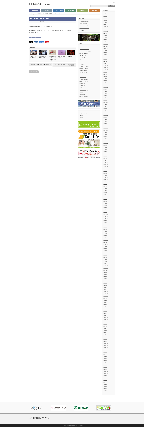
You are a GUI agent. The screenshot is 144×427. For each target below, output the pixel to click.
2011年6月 (105, 227)
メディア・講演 (70, 10)
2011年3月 (105, 233)
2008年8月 (105, 300)
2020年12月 (106, 65)
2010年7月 (105, 250)
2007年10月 (106, 321)
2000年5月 (105, 390)
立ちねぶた (69, 56)
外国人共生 (82, 10)
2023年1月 (105, 24)
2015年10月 (106, 145)
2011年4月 (105, 231)
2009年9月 (105, 272)
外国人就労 (94, 10)
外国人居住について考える (61, 57)
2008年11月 (106, 293)
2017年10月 (106, 117)
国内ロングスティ (83, 68)
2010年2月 (105, 261)
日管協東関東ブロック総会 (84, 28)
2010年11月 (106, 242)
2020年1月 (105, 84)
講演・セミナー (83, 81)
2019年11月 (106, 89)
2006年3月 (105, 362)
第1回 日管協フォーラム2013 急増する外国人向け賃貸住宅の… (52, 58)
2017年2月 (105, 125)
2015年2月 (105, 158)
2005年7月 (105, 380)
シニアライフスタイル (58, 10)
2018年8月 (105, 104)
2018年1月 (105, 110)
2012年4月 (105, 205)
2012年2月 (105, 209)
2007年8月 (105, 326)
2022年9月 (105, 33)
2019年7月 (105, 93)
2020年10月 (106, 69)
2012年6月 (105, 203)
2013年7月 (105, 184)
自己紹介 (81, 117)
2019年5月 (105, 97)
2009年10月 (106, 270)
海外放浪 (81, 64)
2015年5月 (105, 153)
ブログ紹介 (82, 115)
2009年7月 (105, 276)
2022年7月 (105, 37)
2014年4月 (105, 175)
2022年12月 (106, 26)
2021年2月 (105, 61)
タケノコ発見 (82, 30)
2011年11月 (106, 216)
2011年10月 (106, 218)
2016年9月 (105, 132)
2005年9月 (105, 375)
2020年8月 (105, 74)
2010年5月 (105, 255)
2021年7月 (105, 52)
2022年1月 (105, 41)
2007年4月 (105, 334)
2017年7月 (105, 121)
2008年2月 (105, 313)
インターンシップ (83, 96)
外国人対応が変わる (83, 23)
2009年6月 (105, 278)
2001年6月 (105, 388)
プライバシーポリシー (84, 113)
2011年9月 (105, 220)
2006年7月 (105, 354)
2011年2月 (105, 235)
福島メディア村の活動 (84, 25)
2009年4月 (105, 283)
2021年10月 (106, 48)
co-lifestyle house (84, 79)
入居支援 (81, 85)
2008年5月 (105, 306)
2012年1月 (105, 212)
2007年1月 (105, 341)
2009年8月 (105, 274)
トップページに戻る (33, 71)
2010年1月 (105, 263)
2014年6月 (105, 171)
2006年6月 (105, 356)
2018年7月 (105, 106)
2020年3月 (105, 80)
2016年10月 (106, 130)
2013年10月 (106, 179)
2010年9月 (105, 246)
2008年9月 (105, 298)
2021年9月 (105, 50)
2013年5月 (105, 188)
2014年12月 (106, 162)
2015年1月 (105, 160)
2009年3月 (105, 285)
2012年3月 (105, 207)
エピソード (46, 10)
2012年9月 (105, 199)
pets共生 (81, 57)
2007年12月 (106, 317)
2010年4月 (105, 257)
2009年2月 (105, 287)
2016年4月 (105, 138)
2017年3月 (105, 123)
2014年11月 (106, 164)
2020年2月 (105, 82)
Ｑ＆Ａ (81, 92)
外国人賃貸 (82, 87)
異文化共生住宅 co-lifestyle (39, 4)
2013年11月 (106, 177)
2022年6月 (105, 39)
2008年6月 (105, 304)
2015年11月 (106, 143)
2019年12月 (106, 87)
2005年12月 (106, 369)
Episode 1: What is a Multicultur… (33, 57)
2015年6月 (105, 151)
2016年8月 (105, 134)
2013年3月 (105, 190)
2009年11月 (106, 268)
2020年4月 (105, 78)
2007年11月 (106, 319)
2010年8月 (105, 248)
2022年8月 (105, 35)
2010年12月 (106, 240)
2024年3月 (105, 13)
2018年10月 (106, 102)
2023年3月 (105, 20)
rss (114, 2)
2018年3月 (105, 108)
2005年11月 (106, 371)
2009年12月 (106, 265)
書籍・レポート (83, 77)
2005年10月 (106, 373)
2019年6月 (105, 95)
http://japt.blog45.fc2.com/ (35, 37)
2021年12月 (106, 44)
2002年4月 (105, 386)
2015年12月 (106, 140)
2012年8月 (105, 201)
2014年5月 (105, 173)
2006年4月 (105, 360)
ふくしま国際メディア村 (84, 49)
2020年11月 (106, 67)
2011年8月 (105, 222)
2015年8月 (105, 149)
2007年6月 (105, 330)
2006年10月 (106, 347)
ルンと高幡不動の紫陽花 (84, 21)
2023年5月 (105, 16)
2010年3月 (105, 259)
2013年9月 (105, 181)
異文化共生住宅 (83, 90)
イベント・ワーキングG (84, 51)
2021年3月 (105, 59)
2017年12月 (106, 112)
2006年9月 (105, 349)
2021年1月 (105, 63)
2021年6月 (105, 54)
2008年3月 (105, 311)
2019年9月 (105, 91)
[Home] (31, 13)
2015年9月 (105, 147)
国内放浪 (81, 59)
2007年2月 (105, 339)
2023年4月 (105, 18)
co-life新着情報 (35, 10)
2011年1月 (105, 237)
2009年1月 (105, 289)
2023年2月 (105, 22)
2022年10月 (106, 31)
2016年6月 (105, 136)
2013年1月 (105, 194)
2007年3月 (105, 336)
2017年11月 (106, 115)
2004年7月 (105, 382)
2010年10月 (106, 244)
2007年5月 (105, 332)
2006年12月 (106, 343)
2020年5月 (105, 76)
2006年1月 (105, 367)
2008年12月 (106, 291)
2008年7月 (105, 302)
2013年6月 (105, 186)
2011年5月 (105, 229)
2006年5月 (105, 358)
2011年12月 (106, 214)
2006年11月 (106, 345)
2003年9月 (105, 384)
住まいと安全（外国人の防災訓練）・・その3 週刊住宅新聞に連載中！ (63, 65)
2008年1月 (105, 315)
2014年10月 (106, 166)
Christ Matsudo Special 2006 (42, 57)
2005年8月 (105, 377)
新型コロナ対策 (83, 53)
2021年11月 (106, 46)
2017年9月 (105, 119)
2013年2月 (105, 192)
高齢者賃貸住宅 (83, 70)
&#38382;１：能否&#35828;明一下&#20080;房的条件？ (41, 64)
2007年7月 (105, 328)
